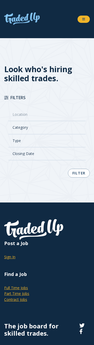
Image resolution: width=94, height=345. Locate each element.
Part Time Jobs (16, 293)
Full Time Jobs (16, 287)
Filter (78, 173)
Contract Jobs (15, 299)
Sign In (9, 256)
